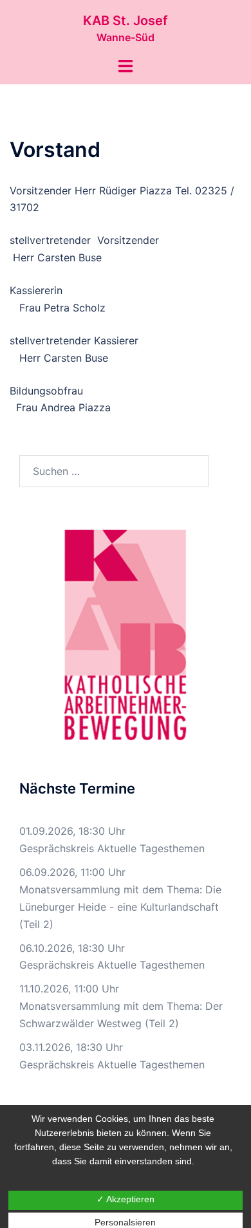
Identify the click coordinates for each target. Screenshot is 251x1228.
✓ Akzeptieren (125, 1199)
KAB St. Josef (125, 20)
